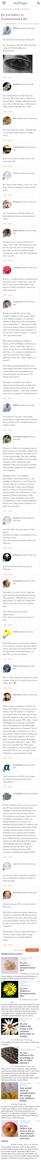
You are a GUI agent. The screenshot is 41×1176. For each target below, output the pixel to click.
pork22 (15, 84)
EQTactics (17, 555)
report (10, 77)
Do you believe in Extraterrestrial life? (27, 967)
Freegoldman (18, 765)
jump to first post (19, 950)
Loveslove (17, 267)
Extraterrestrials (28, 1050)
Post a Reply (32, 950)
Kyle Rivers (17, 695)
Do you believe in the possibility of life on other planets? (27, 1058)
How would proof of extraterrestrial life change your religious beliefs (27, 1094)
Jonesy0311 (17, 794)
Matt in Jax (17, 118)
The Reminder (18, 147)
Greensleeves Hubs (20, 437)
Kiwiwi (15, 632)
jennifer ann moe (19, 518)
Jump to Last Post (10, 23)
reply (4, 77)
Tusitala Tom (18, 302)
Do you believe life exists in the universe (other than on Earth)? (27, 1030)
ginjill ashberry (19, 230)
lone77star (17, 892)
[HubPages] (20, 3)
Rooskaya (17, 202)
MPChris (16, 28)
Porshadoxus (18, 581)
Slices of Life (18, 666)
